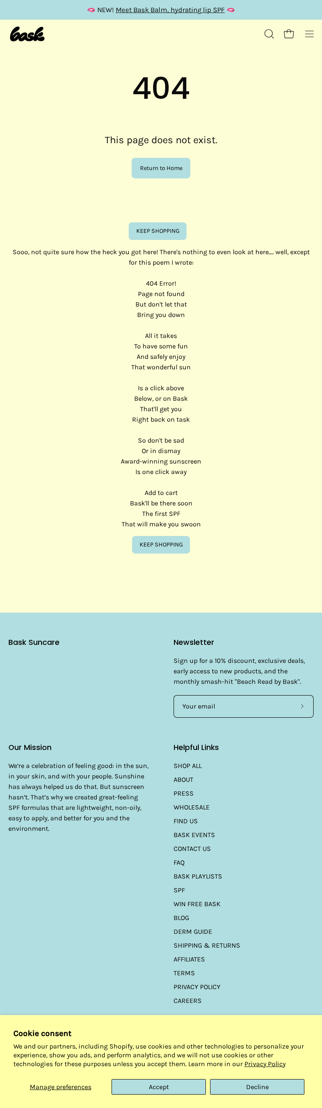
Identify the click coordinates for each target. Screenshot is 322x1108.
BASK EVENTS (194, 835)
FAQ (179, 862)
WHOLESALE (192, 807)
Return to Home (161, 168)
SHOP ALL (188, 766)
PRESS (184, 793)
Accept (159, 1087)
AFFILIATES (189, 959)
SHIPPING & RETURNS (207, 945)
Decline (257, 1087)
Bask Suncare (34, 642)
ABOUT (183, 779)
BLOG (181, 918)
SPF (179, 890)
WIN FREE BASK (197, 904)
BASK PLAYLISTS (198, 876)
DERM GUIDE (193, 931)
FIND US (186, 821)
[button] (268, 34)
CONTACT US (192, 849)
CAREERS (188, 1001)
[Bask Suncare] (27, 34)
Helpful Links (196, 747)
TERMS (184, 973)
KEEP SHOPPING (157, 230)
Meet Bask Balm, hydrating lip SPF (170, 10)
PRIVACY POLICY (197, 987)
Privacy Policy (265, 1064)
